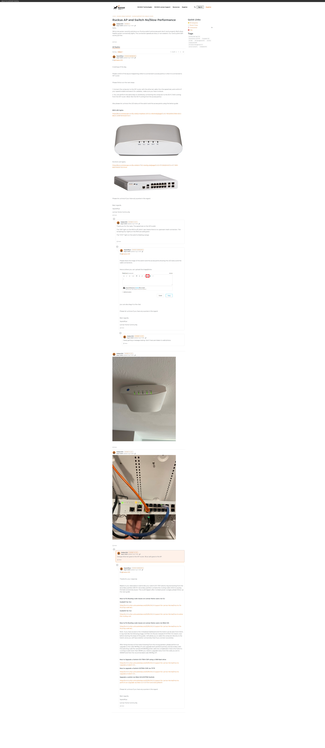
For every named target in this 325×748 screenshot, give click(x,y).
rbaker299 (119, 24)
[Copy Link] (135, 25)
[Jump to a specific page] (183, 52)
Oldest (120, 52)
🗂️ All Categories (193, 23)
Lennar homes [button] (193, 46)
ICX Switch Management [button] (196, 44)
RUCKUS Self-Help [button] (194, 36)
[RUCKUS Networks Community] (119, 7)
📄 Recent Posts (193, 25)
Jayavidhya (119, 56)
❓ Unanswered (200, 27)
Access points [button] (193, 42)
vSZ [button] (209, 40)
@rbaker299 (118, 60)
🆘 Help (190, 30)
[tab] (116, 47)
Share (114, 42)
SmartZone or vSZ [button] (194, 38)
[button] (144, 399)
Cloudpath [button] (205, 38)
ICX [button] (190, 40)
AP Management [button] (199, 40)
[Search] (194, 7)
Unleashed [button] (203, 46)
